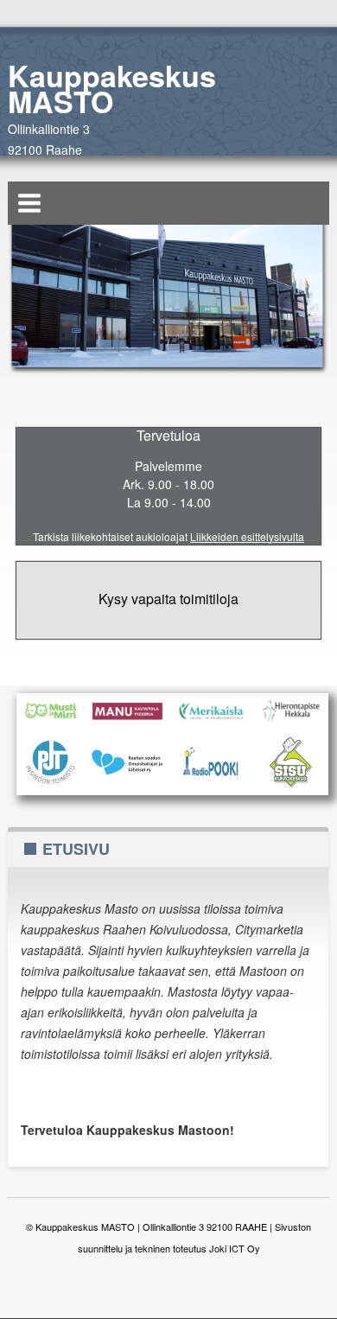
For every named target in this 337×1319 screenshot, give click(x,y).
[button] (29, 203)
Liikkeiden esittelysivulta (247, 536)
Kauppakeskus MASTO (112, 88)
